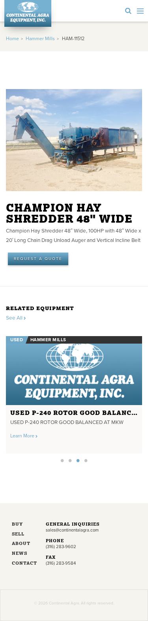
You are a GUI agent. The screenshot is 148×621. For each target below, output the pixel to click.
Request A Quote (38, 259)
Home (12, 39)
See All (15, 318)
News (19, 553)
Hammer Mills (40, 39)
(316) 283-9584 (61, 563)
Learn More (23, 436)
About (21, 544)
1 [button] (62, 460)
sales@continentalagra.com (72, 530)
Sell (18, 534)
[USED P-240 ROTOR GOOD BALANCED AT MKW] (74, 370)
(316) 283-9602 (61, 546)
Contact (23, 563)
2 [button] (70, 460)
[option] (74, 392)
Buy (17, 524)
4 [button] (86, 460)
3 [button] (78, 460)
